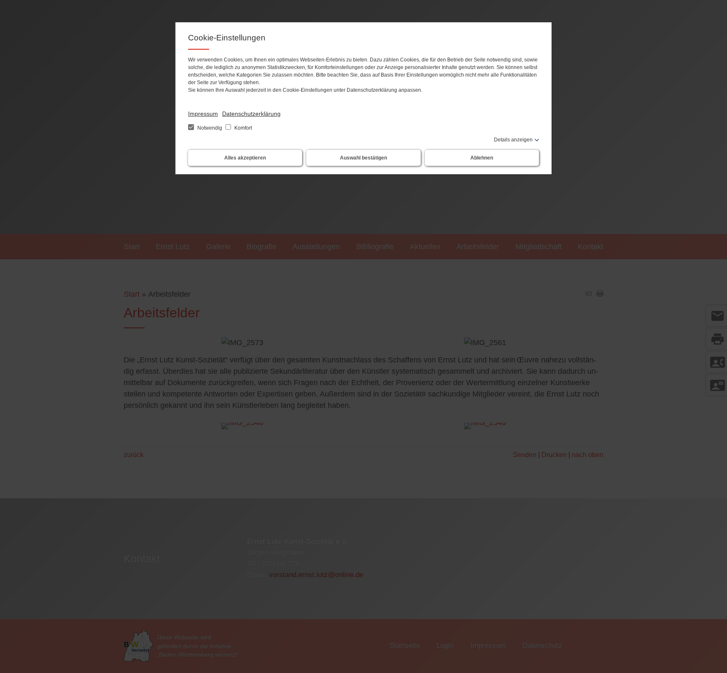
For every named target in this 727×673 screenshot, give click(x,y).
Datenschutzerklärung (251, 113)
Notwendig (209, 128)
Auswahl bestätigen (363, 158)
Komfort (242, 128)
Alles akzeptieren (245, 158)
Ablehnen (481, 158)
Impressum (203, 113)
